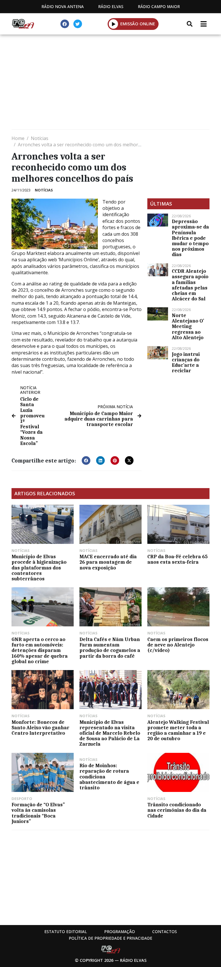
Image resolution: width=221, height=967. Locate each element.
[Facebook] (64, 24)
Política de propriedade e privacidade (110, 938)
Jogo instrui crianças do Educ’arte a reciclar (186, 362)
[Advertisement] (110, 83)
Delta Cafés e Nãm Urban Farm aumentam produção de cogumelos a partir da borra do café (109, 647)
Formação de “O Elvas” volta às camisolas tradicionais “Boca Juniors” (38, 813)
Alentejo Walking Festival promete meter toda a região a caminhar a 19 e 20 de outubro (178, 730)
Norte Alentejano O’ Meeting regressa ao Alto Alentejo (188, 326)
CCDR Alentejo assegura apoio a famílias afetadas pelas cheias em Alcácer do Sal (190, 285)
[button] (113, 24)
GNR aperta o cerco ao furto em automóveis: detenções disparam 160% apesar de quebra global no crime (40, 650)
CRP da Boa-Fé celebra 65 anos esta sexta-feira (177, 559)
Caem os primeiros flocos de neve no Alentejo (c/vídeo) (177, 644)
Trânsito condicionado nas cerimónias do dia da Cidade (176, 810)
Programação (119, 931)
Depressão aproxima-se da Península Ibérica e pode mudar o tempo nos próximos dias (190, 237)
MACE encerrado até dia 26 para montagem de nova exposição (108, 562)
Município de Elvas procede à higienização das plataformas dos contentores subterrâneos (39, 568)
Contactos (164, 931)
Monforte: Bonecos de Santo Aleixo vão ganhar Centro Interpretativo (40, 727)
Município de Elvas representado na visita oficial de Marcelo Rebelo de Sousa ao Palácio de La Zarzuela (109, 733)
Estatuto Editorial (65, 931)
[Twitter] (77, 24)
